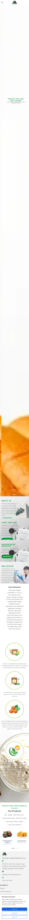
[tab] (6, 815)
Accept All (14, 909)
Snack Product (21, 841)
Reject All (14, 917)
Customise (14, 913)
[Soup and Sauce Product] (7, 834)
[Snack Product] (22, 834)
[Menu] (2, 3)
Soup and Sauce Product (7, 841)
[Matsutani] (14, 3)
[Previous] (1, 836)
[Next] (27, 836)
